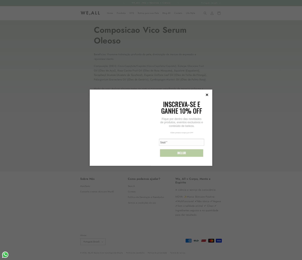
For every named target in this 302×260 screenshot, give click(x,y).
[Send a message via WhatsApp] (5, 254)
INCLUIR (181, 153)
